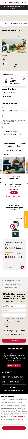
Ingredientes (6, 23)
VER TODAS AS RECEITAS (14, 150)
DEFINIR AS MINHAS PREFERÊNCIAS (14, 436)
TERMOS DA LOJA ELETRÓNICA (12, 377)
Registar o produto (14, 365)
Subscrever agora (26, 219)
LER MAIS (14, 192)
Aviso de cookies (18, 416)
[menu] (2, 2)
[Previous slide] (5, 229)
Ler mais (6, 326)
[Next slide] (24, 229)
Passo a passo (14, 23)
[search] (5, 2)
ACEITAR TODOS (14, 428)
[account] (22, 2)
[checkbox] (2, 319)
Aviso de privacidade (18, 301)
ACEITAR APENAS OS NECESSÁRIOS (14, 432)
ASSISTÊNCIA (6, 372)
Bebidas (4, 25)
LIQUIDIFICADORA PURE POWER (14, 81)
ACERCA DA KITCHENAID (10, 382)
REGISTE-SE (15, 341)
